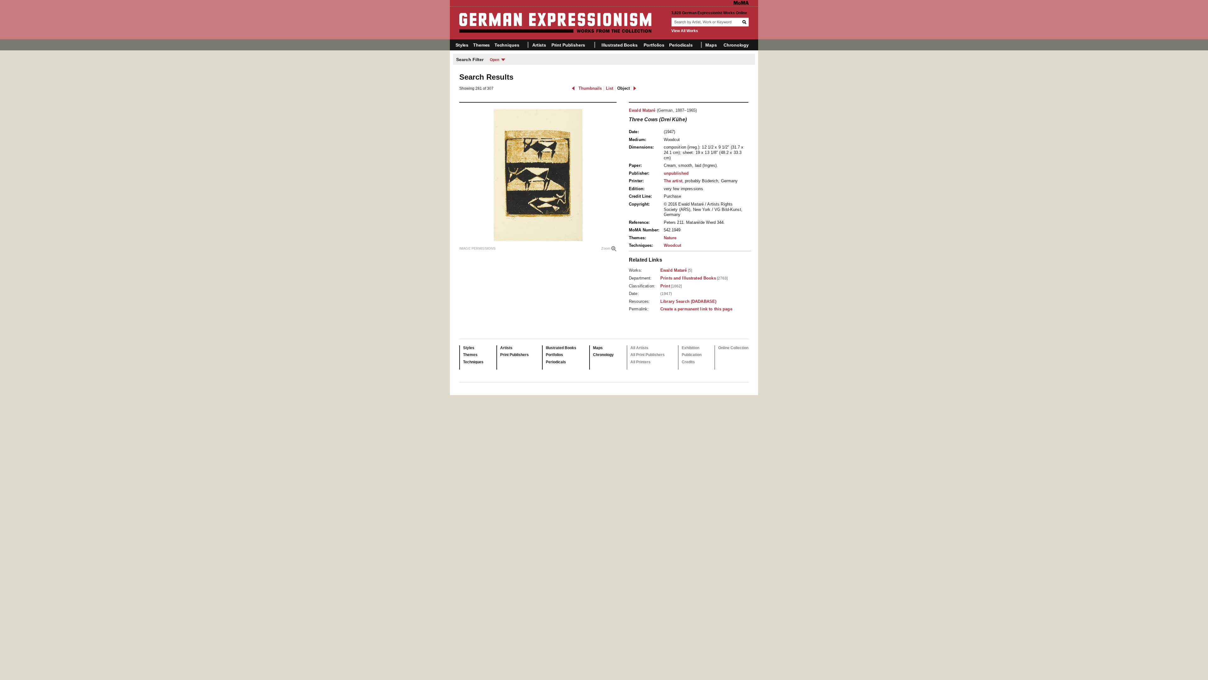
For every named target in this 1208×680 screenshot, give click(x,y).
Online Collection (733, 348)
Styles (462, 45)
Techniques (507, 45)
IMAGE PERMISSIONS (477, 248)
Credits (688, 362)
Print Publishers (568, 45)
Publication (692, 355)
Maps (711, 45)
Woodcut (672, 245)
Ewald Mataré (642, 110)
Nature (670, 237)
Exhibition (690, 348)
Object (623, 88)
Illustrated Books (619, 45)
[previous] (573, 88)
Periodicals (680, 45)
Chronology (736, 45)
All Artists (639, 348)
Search (745, 22)
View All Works (684, 31)
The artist (673, 180)
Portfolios (654, 45)
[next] (634, 88)
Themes (481, 45)
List (609, 88)
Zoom (605, 248)
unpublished (676, 173)
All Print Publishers (647, 355)
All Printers (640, 362)
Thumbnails (590, 88)
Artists (539, 45)
